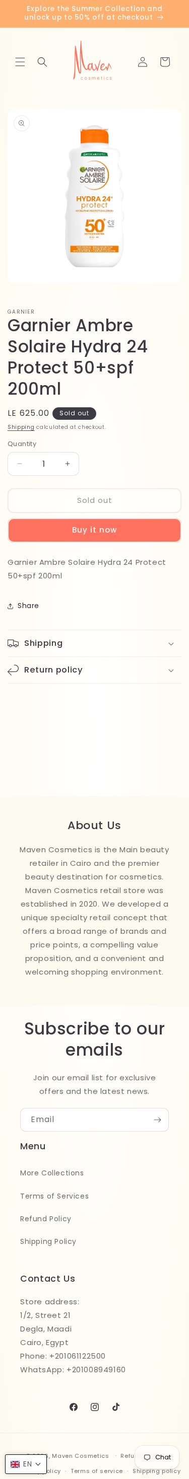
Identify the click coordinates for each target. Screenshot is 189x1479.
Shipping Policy (48, 1241)
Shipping (21, 427)
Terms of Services (54, 1196)
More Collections (52, 1173)
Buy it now (94, 530)
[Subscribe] (157, 1120)
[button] (20, 62)
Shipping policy (157, 1471)
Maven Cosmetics (80, 1455)
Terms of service (97, 1471)
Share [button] (28, 606)
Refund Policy (46, 1219)
